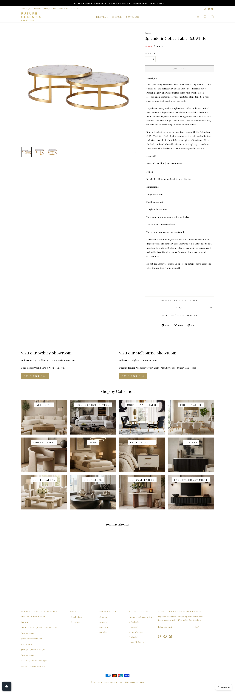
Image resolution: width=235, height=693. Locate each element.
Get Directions (35, 376)
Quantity (151, 53)
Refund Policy (134, 622)
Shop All (101, 16)
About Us (74, 8)
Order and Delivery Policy (179, 300)
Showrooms (132, 16)
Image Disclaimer (136, 642)
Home (147, 33)
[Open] (6, 686)
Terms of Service (136, 632)
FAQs (179, 308)
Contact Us (63, 8)
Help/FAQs (25, 8)
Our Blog (103, 632)
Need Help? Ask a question (179, 315)
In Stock (117, 16)
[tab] (152, 78)
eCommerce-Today (136, 682)
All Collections (76, 617)
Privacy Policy (134, 627)
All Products (75, 622)
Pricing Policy (134, 637)
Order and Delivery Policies (44, 8)
